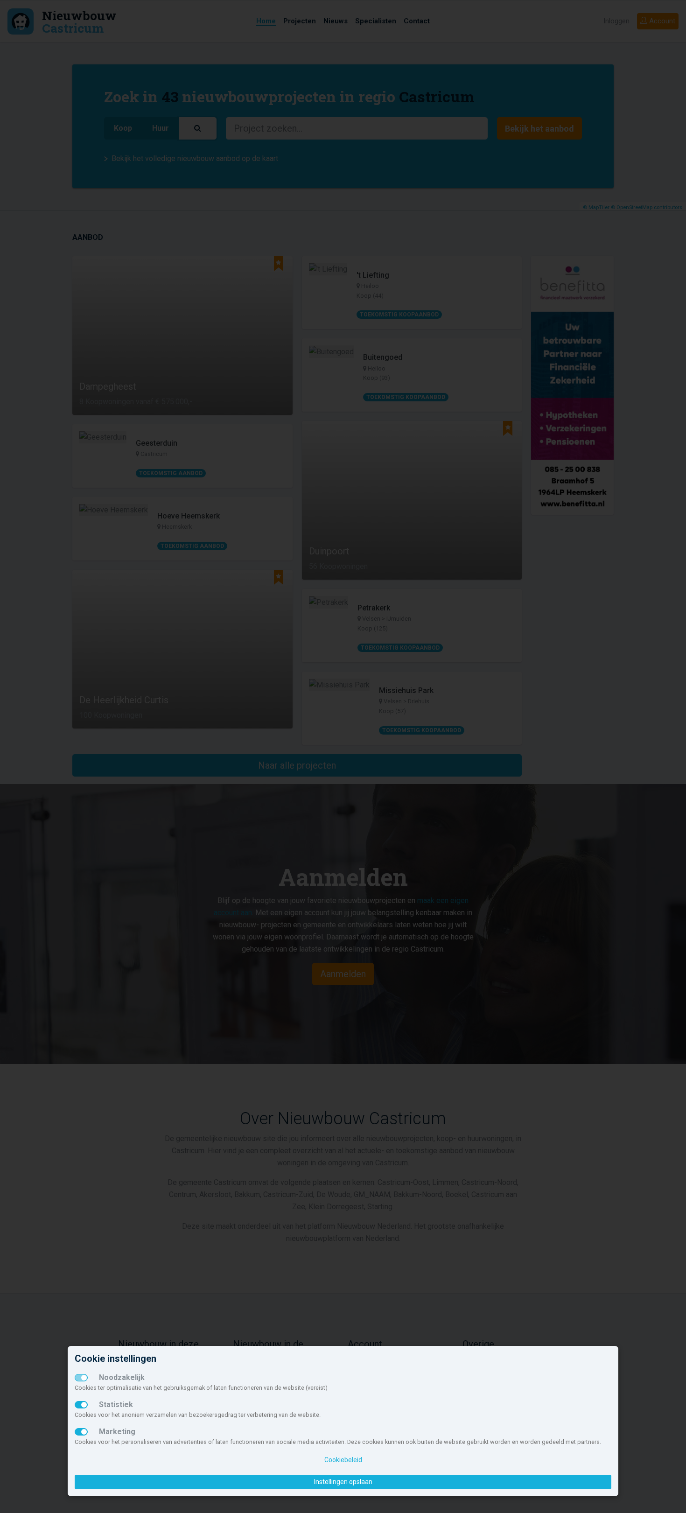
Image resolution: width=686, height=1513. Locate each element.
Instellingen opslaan (343, 1481)
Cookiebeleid (343, 1460)
